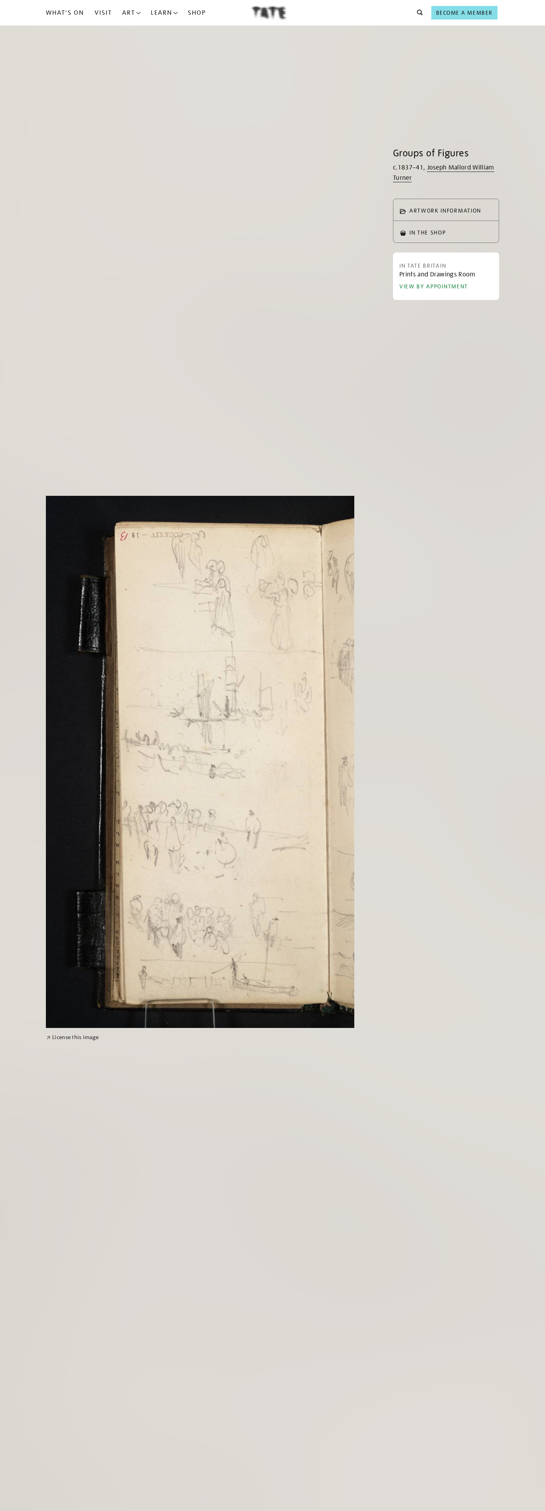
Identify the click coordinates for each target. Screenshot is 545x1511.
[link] (72, 1037)
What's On (65, 13)
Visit (103, 13)
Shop (197, 13)
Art (128, 13)
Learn (161, 13)
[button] (417, 13)
